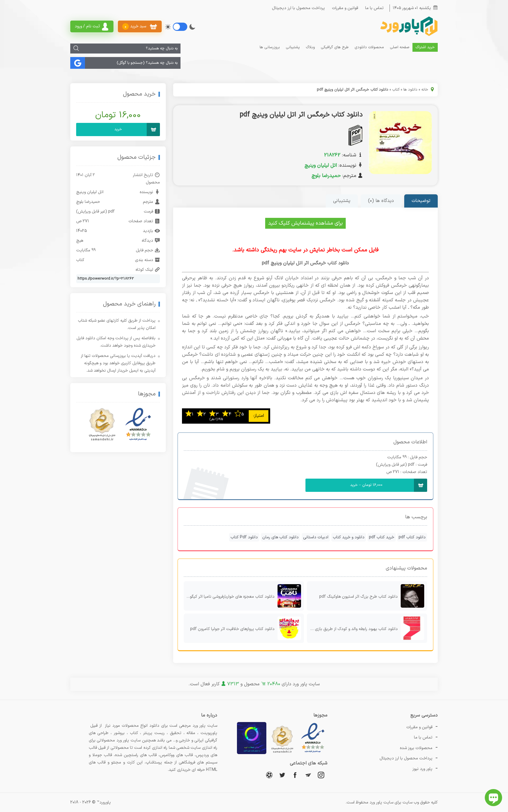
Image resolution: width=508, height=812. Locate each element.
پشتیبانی (293, 47)
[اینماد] (138, 424)
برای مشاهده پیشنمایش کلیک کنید (305, 223)
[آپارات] (269, 775)
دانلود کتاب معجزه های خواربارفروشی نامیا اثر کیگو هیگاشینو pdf (229, 597)
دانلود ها (410, 90)
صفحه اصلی (400, 47)
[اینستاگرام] (321, 775)
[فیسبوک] (295, 775)
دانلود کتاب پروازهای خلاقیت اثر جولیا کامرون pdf (232, 629)
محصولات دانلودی (369, 47)
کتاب (396, 90)
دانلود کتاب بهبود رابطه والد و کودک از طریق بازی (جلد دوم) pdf (352, 629)
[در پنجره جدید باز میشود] (312, 753)
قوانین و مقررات (345, 8)
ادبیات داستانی (315, 537)
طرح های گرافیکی (335, 47)
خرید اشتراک (425, 47)
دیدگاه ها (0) (381, 200)
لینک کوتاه (144, 270)
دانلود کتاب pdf (412, 537)
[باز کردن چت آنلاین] (493, 797)
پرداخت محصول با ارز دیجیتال (298, 8)
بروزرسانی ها (270, 47)
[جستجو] (76, 49)
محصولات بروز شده (416, 748)
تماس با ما (374, 8)
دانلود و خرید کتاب (349, 537)
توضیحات (421, 200)
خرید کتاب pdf (381, 537)
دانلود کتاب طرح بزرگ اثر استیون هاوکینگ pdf (358, 597)
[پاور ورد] (408, 35)
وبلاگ (310, 47)
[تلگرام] (308, 775)
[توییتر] (282, 775)
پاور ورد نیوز (422, 769)
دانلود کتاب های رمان (280, 537)
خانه (424, 90)
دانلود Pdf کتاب (244, 537)
